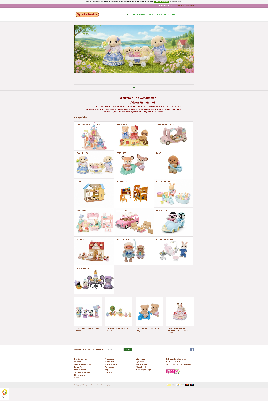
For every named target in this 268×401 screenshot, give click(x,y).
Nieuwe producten (111, 364)
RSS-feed (108, 372)
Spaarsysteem (169, 15)
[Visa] (182, 384)
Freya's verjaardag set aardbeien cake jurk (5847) (178, 329)
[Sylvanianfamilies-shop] (90, 14)
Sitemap (77, 378)
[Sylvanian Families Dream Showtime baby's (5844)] (88, 311)
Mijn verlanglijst (141, 367)
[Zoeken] (178, 14)
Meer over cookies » (176, 2)
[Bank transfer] (173, 384)
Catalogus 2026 (155, 15)
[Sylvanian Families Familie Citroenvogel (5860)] (119, 311)
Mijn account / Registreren (186, 5)
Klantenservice (79, 375)
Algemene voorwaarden (82, 364)
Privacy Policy (79, 367)
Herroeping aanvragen (144, 370)
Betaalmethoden (80, 370)
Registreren (140, 362)
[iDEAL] (168, 384)
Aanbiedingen (110, 367)
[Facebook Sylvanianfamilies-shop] (192, 349)
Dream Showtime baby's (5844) (88, 328)
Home (129, 15)
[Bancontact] (177, 384)
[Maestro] (191, 384)
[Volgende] (189, 55)
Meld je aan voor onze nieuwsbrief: (89, 349)
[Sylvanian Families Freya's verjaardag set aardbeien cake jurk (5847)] (180, 311)
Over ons (77, 362)
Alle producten (110, 362)
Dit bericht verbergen (161, 2)
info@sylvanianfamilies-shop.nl (180, 364)
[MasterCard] (187, 384)
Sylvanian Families (140, 15)
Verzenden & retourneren (83, 372)
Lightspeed (111, 385)
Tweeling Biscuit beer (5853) (148, 328)
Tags (106, 370)
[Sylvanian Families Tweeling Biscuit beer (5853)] (149, 311)
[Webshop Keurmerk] (180, 371)
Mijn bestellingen (142, 364)
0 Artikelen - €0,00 (167, 5)
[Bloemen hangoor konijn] (134, 49)
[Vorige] (78, 55)
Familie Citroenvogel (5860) (117, 328)
